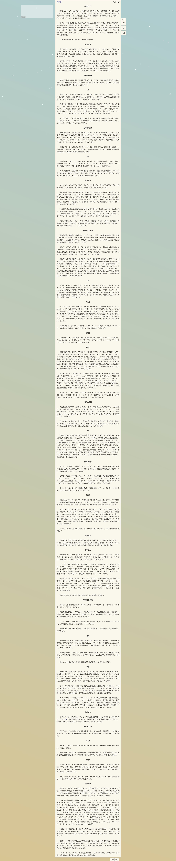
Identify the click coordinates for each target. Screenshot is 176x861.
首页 (123, 19)
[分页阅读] (123, 33)
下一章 (117, 859)
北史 (65, 719)
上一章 (112, 859)
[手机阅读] (123, 28)
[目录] (123, 23)
